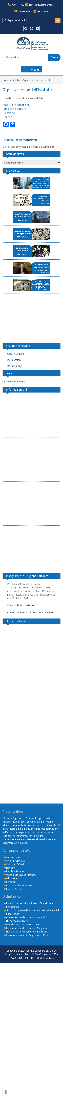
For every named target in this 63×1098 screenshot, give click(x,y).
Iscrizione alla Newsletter (19, 885)
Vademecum (13, 857)
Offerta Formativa (16, 860)
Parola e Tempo (15, 871)
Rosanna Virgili (15, 366)
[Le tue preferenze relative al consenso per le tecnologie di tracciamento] (6, 1092)
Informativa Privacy (14, 381)
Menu (35, 69)
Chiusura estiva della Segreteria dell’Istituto (29, 935)
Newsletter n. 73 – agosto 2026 (23, 924)
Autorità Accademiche (16, 105)
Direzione (9, 113)
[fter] (31, 729)
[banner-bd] (31, 771)
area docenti (43, 11)
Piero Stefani (14, 359)
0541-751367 (17, 5)
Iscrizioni (10, 867)
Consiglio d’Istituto (14, 109)
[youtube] (37, 28)
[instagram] (31, 28)
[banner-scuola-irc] (31, 688)
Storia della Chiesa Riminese (21, 874)
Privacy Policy (13, 889)
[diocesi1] (31, 647)
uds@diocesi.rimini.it (26, 605)
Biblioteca (11, 878)
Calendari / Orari (15, 864)
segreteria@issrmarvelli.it (41, 5)
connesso (21, 146)
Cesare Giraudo (15, 353)
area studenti (24, 11)
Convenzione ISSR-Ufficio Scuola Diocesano (31, 612)
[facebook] (25, 28)
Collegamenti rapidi (15, 20)
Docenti (7, 117)
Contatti (10, 882)
